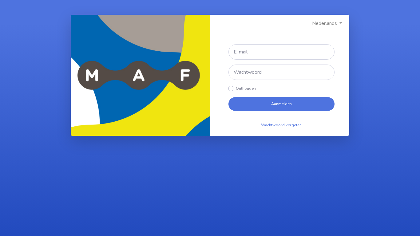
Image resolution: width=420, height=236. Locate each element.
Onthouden (246, 88)
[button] (327, 23)
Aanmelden (281, 104)
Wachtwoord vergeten (281, 125)
